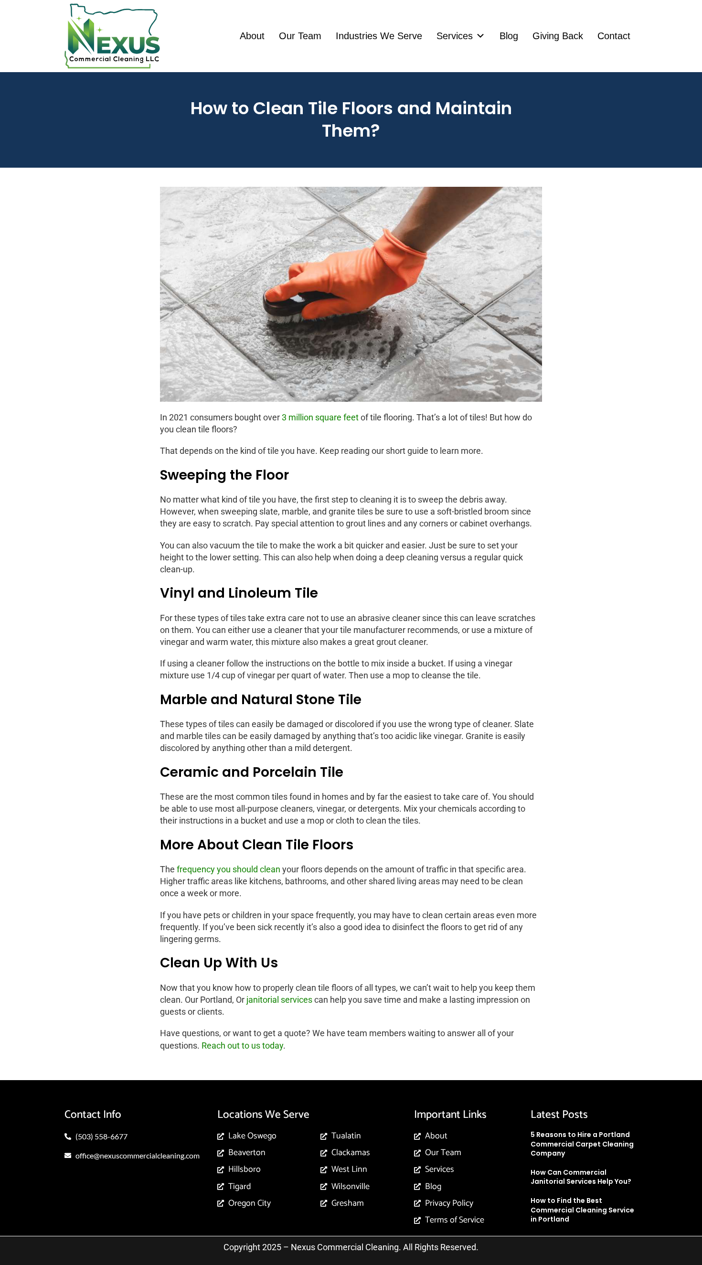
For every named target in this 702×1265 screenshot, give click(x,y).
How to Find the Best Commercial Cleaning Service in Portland (582, 1210)
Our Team (300, 36)
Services (454, 36)
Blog (509, 36)
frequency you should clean (228, 869)
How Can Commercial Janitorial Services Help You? (581, 1177)
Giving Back (557, 36)
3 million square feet (320, 417)
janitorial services (279, 1000)
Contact (613, 36)
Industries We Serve (379, 36)
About (252, 36)
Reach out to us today (242, 1045)
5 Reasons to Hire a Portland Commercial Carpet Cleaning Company (582, 1144)
